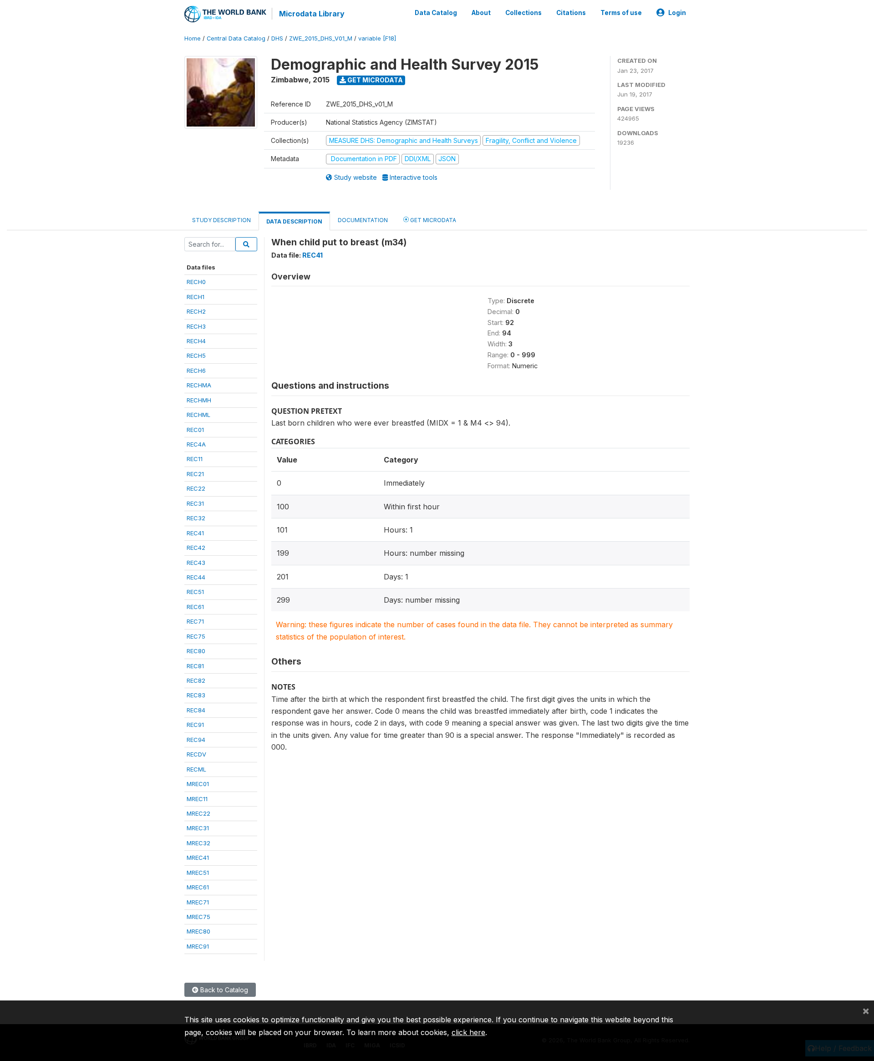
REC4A (196, 444)
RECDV (196, 754)
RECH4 (196, 341)
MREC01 (198, 783)
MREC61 (198, 887)
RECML (196, 769)
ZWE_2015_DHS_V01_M (320, 38)
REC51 (195, 591)
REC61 (195, 606)
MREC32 (198, 843)
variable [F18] (377, 38)
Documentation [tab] (363, 220)
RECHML (198, 414)
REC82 (196, 680)
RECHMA (199, 385)
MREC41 (198, 857)
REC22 (196, 488)
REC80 (196, 651)
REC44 (196, 577)
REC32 (196, 518)
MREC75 (198, 916)
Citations (571, 12)
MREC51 (198, 872)
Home (192, 38)
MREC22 (198, 813)
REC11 (195, 458)
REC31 (195, 503)
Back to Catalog (223, 990)
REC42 (196, 547)
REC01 (195, 429)
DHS (277, 38)
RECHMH (199, 400)
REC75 (196, 636)
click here (468, 1032)
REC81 (195, 666)
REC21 (195, 473)
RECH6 (196, 370)
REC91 (195, 724)
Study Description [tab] (221, 220)
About (481, 12)
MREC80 (198, 931)
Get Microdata (374, 80)
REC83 (196, 695)
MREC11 (197, 798)
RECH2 (196, 311)
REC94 (196, 739)
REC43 (196, 562)
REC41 (195, 533)
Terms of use (621, 12)
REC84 (196, 710)
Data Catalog (436, 12)
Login (677, 12)
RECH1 (195, 296)
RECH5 (196, 355)
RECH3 (196, 326)
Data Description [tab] (294, 221)
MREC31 (198, 828)
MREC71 (198, 902)
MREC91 (198, 946)
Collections (523, 12)
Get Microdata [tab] (432, 220)
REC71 (195, 621)
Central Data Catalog (236, 38)
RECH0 (196, 281)
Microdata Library (312, 13)
